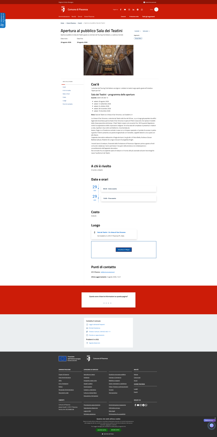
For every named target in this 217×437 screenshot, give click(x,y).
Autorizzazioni (88, 387)
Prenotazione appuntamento (92, 405)
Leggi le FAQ (87, 411)
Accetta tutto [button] (102, 430)
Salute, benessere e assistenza (117, 384)
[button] (156, 9)
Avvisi (135, 381)
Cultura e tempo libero (90, 393)
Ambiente (86, 378)
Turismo (111, 390)
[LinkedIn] (132, 9)
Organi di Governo (64, 374)
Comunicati (137, 378)
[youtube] (138, 405)
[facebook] (135, 405)
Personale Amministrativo (66, 390)
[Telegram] (137, 9)
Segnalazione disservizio (91, 408)
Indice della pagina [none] (67, 81)
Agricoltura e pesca (89, 374)
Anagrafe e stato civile (90, 381)
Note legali (112, 411)
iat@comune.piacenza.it (108, 272)
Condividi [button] (137, 31)
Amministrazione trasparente (117, 405)
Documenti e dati (63, 393)
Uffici (60, 381)
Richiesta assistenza (89, 414)
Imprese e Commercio (115, 378)
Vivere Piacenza (71, 23)
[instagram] (140, 405)
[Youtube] (124, 9)
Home (62, 23)
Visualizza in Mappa (124, 250)
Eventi (80, 23)
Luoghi (136, 389)
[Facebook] (120, 9)
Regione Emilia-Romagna (66, 2)
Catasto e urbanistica (90, 390)
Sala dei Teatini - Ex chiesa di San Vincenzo (111, 232)
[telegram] (143, 405)
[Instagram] (128, 9)
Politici (61, 387)
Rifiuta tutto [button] (115, 430)
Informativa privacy (114, 408)
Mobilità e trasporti (114, 381)
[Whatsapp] (141, 9)
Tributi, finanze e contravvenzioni (118, 387)
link (125, 426)
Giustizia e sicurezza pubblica (117, 374)
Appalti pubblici (88, 384)
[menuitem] (65, 16)
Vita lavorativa (113, 393)
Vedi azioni (145, 31)
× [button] (215, 418)
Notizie (136, 374)
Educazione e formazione (91, 396)
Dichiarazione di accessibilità (117, 414)
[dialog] (108, 426)
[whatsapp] (146, 405)
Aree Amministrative (65, 378)
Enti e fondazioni (63, 384)
